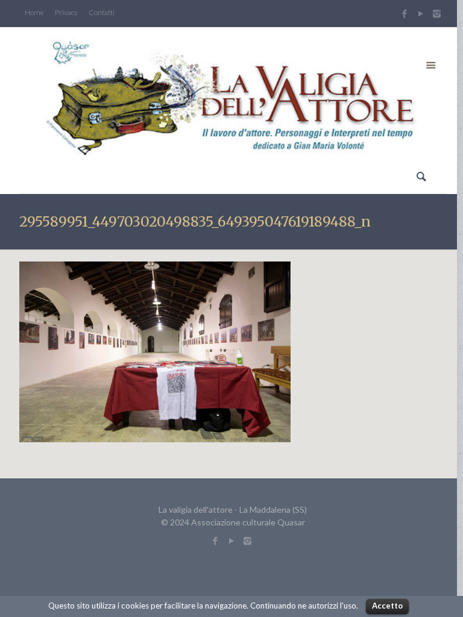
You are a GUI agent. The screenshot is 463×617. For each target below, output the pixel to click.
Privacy (66, 12)
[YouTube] (420, 13)
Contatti (102, 12)
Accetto (387, 605)
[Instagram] (438, 13)
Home (34, 12)
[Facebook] (404, 13)
